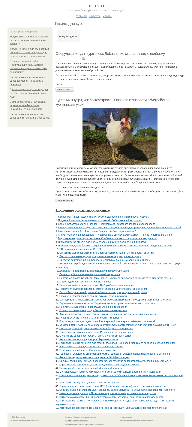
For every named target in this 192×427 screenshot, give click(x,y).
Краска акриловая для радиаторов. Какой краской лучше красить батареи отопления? (107, 321)
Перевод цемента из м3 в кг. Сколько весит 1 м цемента (90, 317)
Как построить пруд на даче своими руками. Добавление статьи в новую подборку (103, 216)
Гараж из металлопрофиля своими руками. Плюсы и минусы (93, 296)
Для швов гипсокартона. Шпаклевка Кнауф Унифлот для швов (94, 270)
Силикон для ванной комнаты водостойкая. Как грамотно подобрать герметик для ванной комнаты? (115, 361)
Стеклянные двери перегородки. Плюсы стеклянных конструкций (95, 335)
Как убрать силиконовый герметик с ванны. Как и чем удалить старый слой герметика (106, 252)
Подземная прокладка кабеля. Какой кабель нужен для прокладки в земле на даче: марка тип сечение (116, 278)
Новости (94, 16)
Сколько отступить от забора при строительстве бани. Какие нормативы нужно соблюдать (28, 105)
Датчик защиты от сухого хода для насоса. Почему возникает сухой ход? (29, 93)
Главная (81, 16)
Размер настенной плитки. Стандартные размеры (87, 350)
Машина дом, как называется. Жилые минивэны (86, 281)
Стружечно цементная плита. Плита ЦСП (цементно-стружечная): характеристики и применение (113, 386)
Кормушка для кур (68, 36)
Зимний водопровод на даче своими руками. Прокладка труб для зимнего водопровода (108, 314)
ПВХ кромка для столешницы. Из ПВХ (80, 249)
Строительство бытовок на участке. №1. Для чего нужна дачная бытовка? (100, 364)
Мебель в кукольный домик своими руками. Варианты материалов (96, 328)
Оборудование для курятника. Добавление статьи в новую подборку (110, 53)
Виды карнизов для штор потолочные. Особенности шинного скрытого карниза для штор (107, 238)
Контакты (68, 417)
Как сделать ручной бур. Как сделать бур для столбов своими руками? (97, 231)
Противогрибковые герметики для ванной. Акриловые (89, 274)
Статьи (107, 16)
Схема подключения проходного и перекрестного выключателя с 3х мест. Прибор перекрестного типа (115, 234)
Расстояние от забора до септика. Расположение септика (91, 346)
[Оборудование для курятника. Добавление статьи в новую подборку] (120, 58)
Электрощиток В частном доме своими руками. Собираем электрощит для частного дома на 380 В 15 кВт (117, 324)
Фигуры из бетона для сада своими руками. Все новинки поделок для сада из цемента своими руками (29, 52)
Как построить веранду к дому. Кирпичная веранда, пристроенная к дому (100, 256)
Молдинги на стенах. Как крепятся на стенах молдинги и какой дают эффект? (29, 40)
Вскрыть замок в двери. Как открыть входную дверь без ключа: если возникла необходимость (111, 397)
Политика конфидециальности (76, 420)
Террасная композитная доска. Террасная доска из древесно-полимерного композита (107, 303)
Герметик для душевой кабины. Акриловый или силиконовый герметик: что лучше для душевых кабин (115, 245)
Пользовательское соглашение (85, 417)
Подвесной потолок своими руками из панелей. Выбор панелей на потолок (100, 220)
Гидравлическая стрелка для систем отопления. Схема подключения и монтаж (102, 242)
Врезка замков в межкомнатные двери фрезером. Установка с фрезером (27, 81)
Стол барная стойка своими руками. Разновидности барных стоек (96, 332)
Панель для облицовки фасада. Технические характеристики (93, 310)
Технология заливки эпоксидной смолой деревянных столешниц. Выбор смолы (103, 288)
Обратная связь (126, 417)
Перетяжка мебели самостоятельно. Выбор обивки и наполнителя (96, 285)
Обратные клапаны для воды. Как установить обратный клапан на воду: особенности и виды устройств (117, 389)
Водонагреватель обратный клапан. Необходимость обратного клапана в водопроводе (106, 224)
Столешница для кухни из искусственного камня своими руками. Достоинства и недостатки (110, 371)
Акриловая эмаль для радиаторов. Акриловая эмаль (88, 339)
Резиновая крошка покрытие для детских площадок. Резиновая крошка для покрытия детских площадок (117, 343)
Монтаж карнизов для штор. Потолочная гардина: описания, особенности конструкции (107, 393)
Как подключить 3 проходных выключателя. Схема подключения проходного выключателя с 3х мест (115, 299)
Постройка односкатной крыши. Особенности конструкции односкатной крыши (103, 292)
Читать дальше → (64, 89)
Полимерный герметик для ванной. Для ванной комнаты (90, 368)
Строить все (96, 5)
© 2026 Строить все (17, 417)
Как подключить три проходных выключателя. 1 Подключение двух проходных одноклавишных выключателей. (119, 227)
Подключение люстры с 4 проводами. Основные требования (93, 306)
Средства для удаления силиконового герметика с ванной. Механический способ (104, 260)
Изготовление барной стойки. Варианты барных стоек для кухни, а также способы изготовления (113, 407)
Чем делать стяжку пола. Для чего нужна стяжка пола (89, 382)
